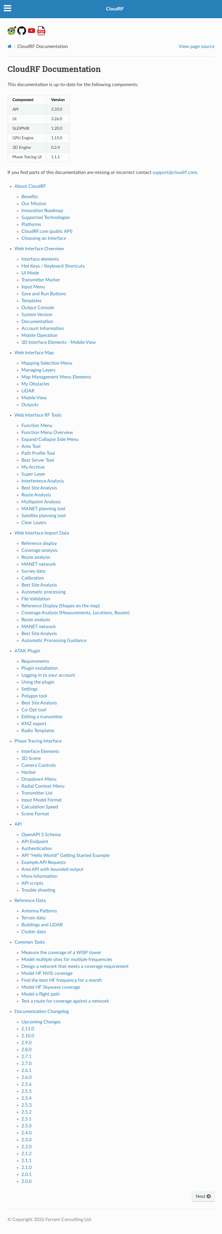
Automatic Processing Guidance (53, 640)
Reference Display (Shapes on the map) (60, 606)
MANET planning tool (43, 508)
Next (201, 1196)
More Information (39, 876)
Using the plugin (37, 682)
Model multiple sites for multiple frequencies (66, 959)
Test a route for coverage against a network (65, 1001)
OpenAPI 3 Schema (41, 834)
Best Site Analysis (39, 488)
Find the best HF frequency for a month (61, 980)
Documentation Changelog (41, 1011)
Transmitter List (37, 793)
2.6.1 (26, 1070)
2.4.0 (26, 1133)
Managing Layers (38, 370)
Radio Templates (37, 730)
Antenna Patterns (39, 911)
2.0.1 (26, 1174)
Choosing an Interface (43, 238)
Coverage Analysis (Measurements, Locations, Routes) (75, 612)
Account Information (42, 328)
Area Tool (30, 446)
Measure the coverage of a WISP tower (61, 952)
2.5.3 (26, 1105)
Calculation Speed (39, 807)
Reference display (39, 543)
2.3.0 (26, 1139)
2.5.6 (26, 1084)
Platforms (31, 224)
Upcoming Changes (41, 1022)
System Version (36, 314)
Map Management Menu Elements (56, 377)
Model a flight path (40, 994)
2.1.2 (26, 1153)
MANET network (38, 564)
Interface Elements (40, 751)
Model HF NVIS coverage (47, 973)
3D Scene (31, 758)
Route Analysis (36, 495)
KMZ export (33, 723)
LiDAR (27, 391)
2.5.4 (26, 1098)
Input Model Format (41, 800)
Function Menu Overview (47, 432)
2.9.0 (26, 1042)
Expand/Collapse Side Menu (50, 439)
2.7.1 (26, 1056)
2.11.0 (27, 1029)
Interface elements (40, 259)
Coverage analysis (39, 550)
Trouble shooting (38, 890)
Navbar (28, 772)
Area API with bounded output (52, 869)
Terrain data (33, 918)
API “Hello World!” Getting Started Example (65, 855)
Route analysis (35, 557)
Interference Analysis (42, 481)
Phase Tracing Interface (38, 741)
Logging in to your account (48, 675)
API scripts (32, 883)
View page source (196, 46)
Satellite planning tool (43, 515)
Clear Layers (33, 522)
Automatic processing (43, 592)
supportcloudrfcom (175, 172)
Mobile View (34, 398)
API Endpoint (34, 841)
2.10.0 (27, 1035)
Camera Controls (38, 765)
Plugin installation (39, 668)
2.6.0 (26, 1077)
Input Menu (33, 287)
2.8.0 (26, 1049)
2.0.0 (26, 1181)
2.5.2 (26, 1112)
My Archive (33, 467)
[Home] (10, 46)
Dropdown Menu (38, 779)
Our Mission (34, 203)
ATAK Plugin (27, 651)
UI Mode (30, 273)
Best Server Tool (37, 460)
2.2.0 (26, 1146)
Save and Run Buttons (43, 294)
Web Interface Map (34, 352)
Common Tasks (29, 942)
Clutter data (33, 931)
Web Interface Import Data (41, 533)
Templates (31, 300)
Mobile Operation (39, 335)
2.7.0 (26, 1063)
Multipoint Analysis (41, 502)
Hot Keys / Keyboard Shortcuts (53, 266)
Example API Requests (43, 862)
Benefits (29, 196)
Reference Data (30, 900)
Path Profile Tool (38, 453)
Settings (29, 689)
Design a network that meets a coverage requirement (75, 966)
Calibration (32, 578)
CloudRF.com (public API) (46, 231)
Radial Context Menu (42, 786)
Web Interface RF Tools (38, 415)
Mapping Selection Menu (46, 363)
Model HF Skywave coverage (50, 987)
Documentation (37, 321)
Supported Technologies (45, 217)
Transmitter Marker (40, 280)
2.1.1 (26, 1160)
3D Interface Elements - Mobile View (58, 342)
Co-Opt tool (33, 710)
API (18, 824)
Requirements (35, 661)
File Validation (35, 599)
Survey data (33, 571)
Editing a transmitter (42, 717)
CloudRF (115, 9)
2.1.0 (26, 1167)
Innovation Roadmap (42, 210)
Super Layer (33, 474)
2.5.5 (26, 1091)
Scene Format (35, 814)
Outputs (29, 404)
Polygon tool (34, 696)
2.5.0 (26, 1126)
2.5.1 (26, 1119)
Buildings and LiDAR (42, 925)
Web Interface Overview (39, 248)
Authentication (36, 848)
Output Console (37, 307)
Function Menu (36, 425)
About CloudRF (30, 186)
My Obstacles (35, 384)
